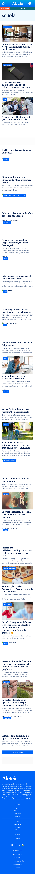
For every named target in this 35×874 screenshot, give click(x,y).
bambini (6, 391)
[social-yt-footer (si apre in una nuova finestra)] (12, 845)
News (17, 808)
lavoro (5, 358)
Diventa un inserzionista (17, 861)
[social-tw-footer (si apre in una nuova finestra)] (19, 845)
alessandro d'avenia (9, 461)
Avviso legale (17, 857)
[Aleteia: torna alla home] (17, 3)
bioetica (6, 159)
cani (5, 100)
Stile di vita (17, 811)
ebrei (5, 291)
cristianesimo (7, 604)
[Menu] (6, 3)
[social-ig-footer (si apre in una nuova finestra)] (23, 845)
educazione (7, 222)
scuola (5, 258)
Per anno (17, 838)
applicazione (7, 65)
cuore (5, 530)
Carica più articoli (18, 752)
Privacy (17, 868)
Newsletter (17, 824)
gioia (5, 325)
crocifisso (6, 682)
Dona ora (4, 8)
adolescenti (7, 718)
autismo (6, 425)
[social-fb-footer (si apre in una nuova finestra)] (16, 845)
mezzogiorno (7, 27)
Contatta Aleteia (17, 864)
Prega (21, 8)
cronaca (6, 494)
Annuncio (17, 830)
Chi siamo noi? (17, 854)
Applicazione (17, 827)
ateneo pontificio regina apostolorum (14, 195)
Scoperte (17, 816)
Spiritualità (17, 813)
